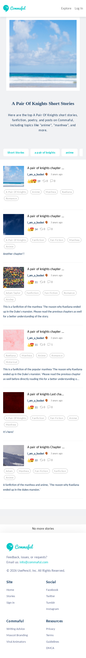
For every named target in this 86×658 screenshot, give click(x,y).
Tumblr (50, 602)
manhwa (51, 191)
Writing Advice (15, 629)
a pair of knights (45, 152)
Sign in (10, 602)
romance (11, 198)
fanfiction (38, 240)
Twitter (50, 596)
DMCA (50, 648)
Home (10, 590)
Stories (10, 596)
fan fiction (56, 240)
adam (9, 471)
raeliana (67, 191)
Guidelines (52, 642)
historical (11, 362)
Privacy (50, 629)
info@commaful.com (34, 562)
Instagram (52, 609)
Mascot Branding (17, 635)
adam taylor (13, 293)
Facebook (52, 590)
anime (69, 152)
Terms (50, 635)
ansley (10, 299)
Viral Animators (16, 642)
